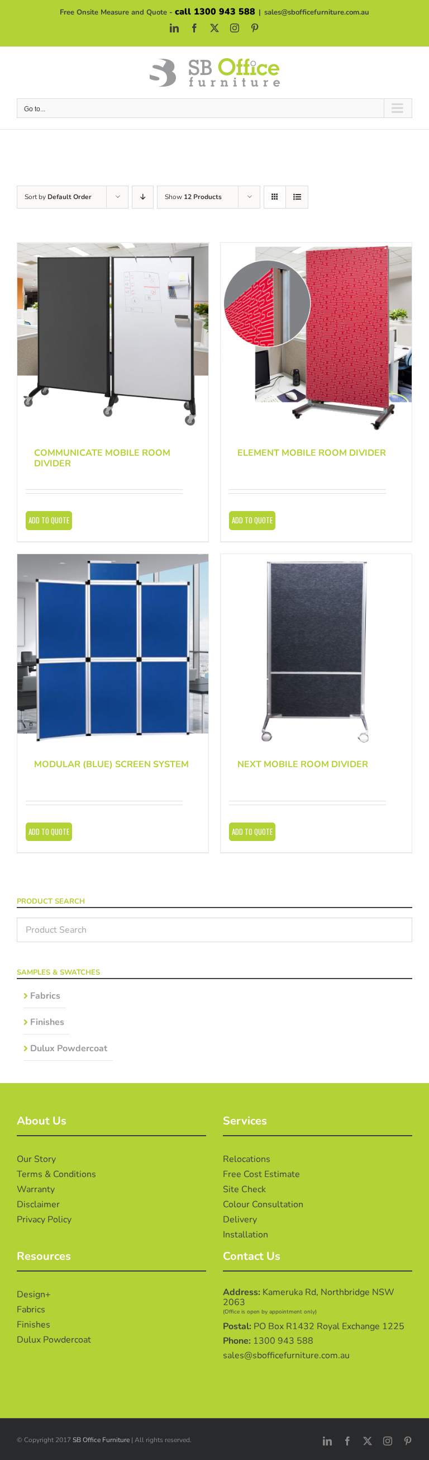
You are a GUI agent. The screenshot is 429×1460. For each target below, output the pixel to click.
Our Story (36, 1159)
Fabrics (45, 996)
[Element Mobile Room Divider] (316, 338)
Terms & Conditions (56, 1174)
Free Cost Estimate (261, 1174)
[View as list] (297, 197)
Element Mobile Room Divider (311, 453)
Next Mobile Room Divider (302, 764)
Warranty (36, 1189)
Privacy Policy (44, 1219)
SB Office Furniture (101, 1439)
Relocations (246, 1159)
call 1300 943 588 (215, 12)
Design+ (34, 1294)
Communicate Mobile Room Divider (102, 458)
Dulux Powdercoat (68, 1048)
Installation (245, 1235)
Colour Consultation (263, 1204)
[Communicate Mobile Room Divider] (112, 338)
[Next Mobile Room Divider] (316, 649)
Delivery (240, 1219)
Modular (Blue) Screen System (111, 764)
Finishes (47, 1022)
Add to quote (48, 520)
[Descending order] (143, 197)
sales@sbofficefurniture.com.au (316, 12)
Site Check (244, 1189)
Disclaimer (38, 1204)
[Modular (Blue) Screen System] (112, 649)
